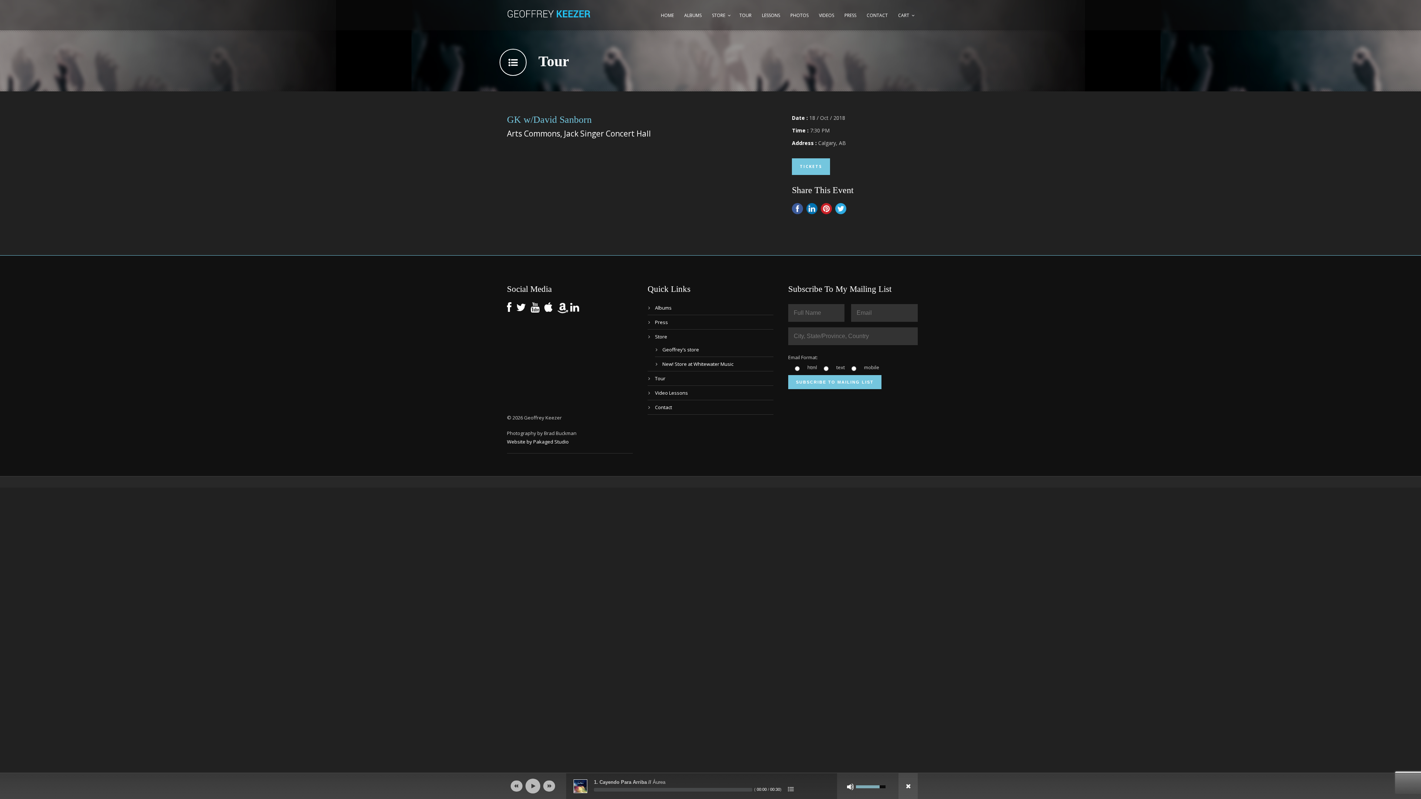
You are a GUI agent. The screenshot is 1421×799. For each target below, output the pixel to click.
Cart (903, 15)
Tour (745, 15)
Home (667, 15)
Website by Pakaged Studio (538, 441)
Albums (693, 15)
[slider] (673, 790)
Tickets (811, 166)
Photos (799, 15)
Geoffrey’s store (680, 349)
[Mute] (850, 786)
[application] (710, 786)
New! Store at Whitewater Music (697, 364)
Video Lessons (671, 393)
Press (850, 15)
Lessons (771, 15)
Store (718, 15)
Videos (826, 15)
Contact (877, 15)
